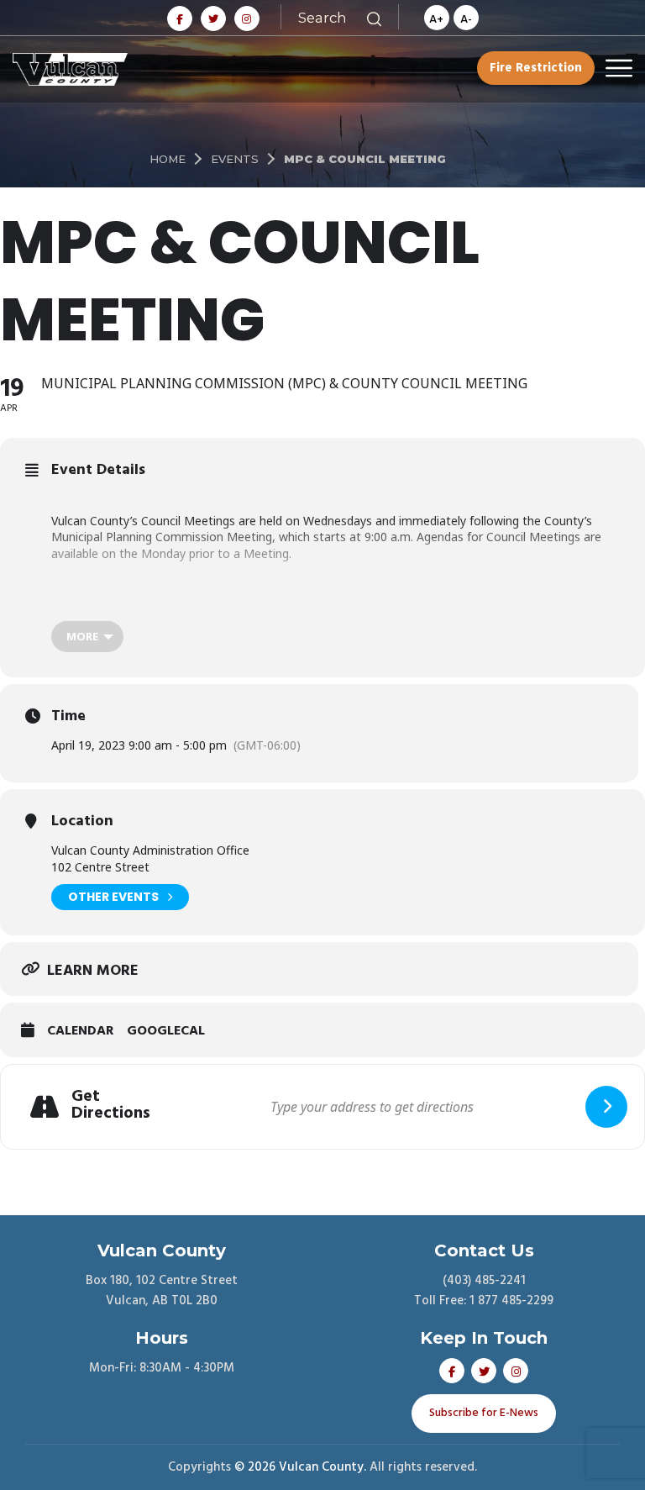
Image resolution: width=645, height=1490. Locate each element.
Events (235, 159)
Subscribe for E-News (483, 1413)
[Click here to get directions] (606, 1107)
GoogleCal (166, 1032)
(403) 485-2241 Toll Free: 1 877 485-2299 (483, 1291)
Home (167, 159)
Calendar (80, 1032)
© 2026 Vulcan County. (300, 1467)
